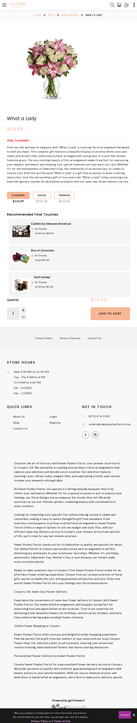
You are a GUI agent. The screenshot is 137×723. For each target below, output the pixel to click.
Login (53, 416)
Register (55, 422)
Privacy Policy (43, 338)
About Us (19, 416)
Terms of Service (70, 338)
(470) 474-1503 (99, 416)
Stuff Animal (42, 277)
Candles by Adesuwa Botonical (51, 223)
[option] (52, 72)
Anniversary (70, 15)
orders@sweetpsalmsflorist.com (110, 424)
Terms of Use (62, 720)
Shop (51, 15)
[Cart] (120, 5)
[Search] (112, 5)
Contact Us (95, 338)
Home (37, 15)
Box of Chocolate (42, 250)
